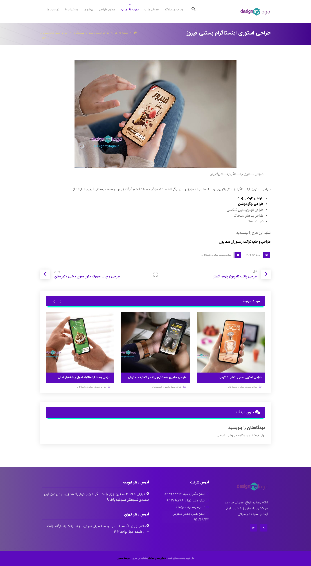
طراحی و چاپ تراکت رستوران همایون (245, 241)
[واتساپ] (263, 527)
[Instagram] (253, 527)
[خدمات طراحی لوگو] (255, 11)
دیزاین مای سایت (157, 558)
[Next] (54, 301)
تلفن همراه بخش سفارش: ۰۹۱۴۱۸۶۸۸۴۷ (190, 517)
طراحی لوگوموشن (250, 204)
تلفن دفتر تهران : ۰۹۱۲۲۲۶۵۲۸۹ (185, 501)
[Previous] (60, 301)
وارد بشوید (225, 435)
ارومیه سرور (123, 558)
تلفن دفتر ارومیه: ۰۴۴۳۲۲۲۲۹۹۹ (184, 494)
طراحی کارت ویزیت (250, 198)
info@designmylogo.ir (190, 507)
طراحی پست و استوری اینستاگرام (216, 255)
